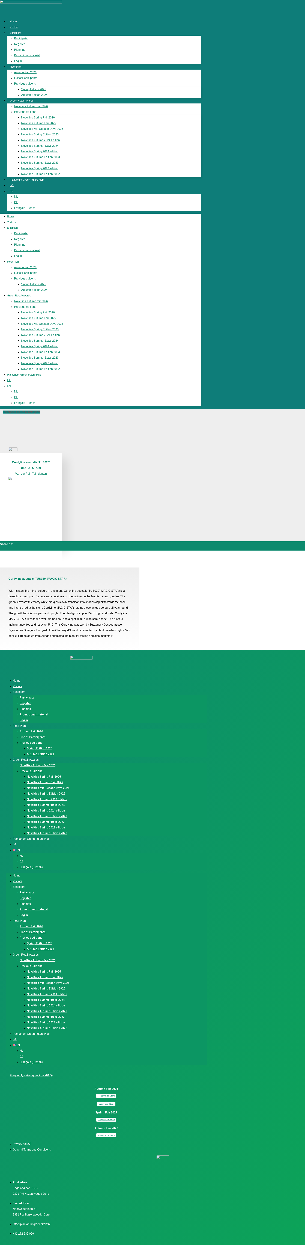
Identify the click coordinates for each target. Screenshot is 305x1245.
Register (19, 44)
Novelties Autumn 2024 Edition (40, 140)
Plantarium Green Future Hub (27, 179)
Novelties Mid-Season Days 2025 (42, 128)
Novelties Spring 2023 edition (39, 168)
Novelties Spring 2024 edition (39, 151)
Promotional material (27, 55)
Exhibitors (15, 32)
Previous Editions (25, 111)
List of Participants (25, 77)
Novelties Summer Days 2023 (40, 162)
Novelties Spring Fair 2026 (38, 117)
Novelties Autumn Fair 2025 (38, 123)
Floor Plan (15, 66)
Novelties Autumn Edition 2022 (40, 174)
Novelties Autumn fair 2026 (31, 106)
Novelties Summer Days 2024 (40, 145)
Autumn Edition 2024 (34, 94)
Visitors (14, 27)
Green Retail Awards (22, 100)
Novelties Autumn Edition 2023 (40, 157)
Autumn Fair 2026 (25, 72)
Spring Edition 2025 (33, 89)
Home (13, 21)
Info (12, 185)
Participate (21, 38)
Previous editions (25, 83)
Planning (19, 49)
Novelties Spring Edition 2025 (40, 134)
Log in (18, 61)
